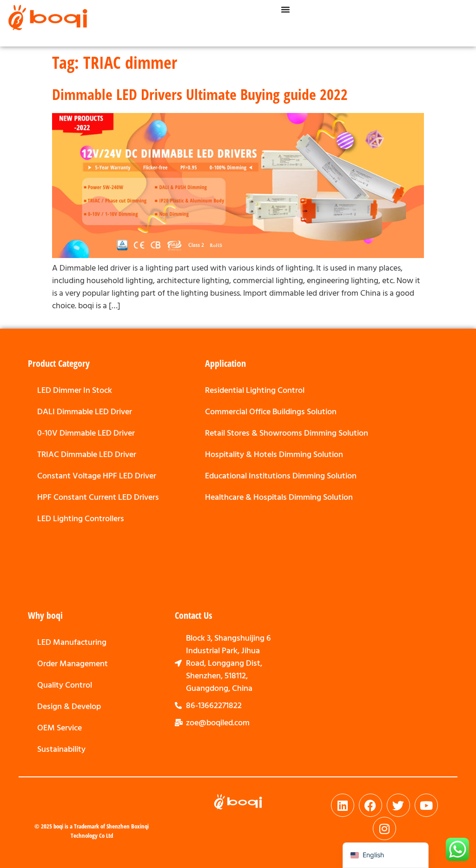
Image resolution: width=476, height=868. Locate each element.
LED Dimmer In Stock (74, 390)
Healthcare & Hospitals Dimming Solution (279, 497)
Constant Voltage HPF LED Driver (96, 476)
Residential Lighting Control (254, 390)
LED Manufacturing (71, 642)
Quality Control (64, 685)
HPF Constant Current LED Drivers (98, 497)
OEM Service (59, 728)
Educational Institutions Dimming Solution (281, 476)
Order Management (72, 663)
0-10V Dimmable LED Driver (86, 433)
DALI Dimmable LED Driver (84, 411)
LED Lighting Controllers (80, 518)
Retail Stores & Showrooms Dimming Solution (286, 433)
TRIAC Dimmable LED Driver (86, 454)
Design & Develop (69, 706)
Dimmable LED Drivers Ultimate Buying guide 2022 (200, 94)
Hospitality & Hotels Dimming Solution (274, 454)
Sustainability (61, 749)
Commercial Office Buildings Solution (271, 411)
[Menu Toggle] (285, 9)
